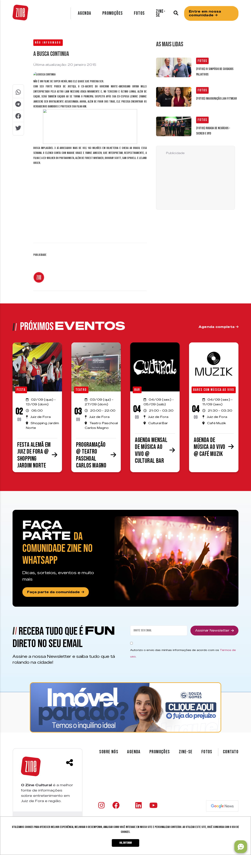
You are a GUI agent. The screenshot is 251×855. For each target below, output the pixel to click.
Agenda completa (217, 327)
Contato (230, 751)
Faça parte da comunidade (53, 592)
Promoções (112, 13)
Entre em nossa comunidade (205, 13)
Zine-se (160, 13)
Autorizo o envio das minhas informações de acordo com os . (183, 653)
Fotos (139, 13)
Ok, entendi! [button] (125, 842)
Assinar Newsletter (212, 630)
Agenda (84, 13)
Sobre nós (108, 752)
